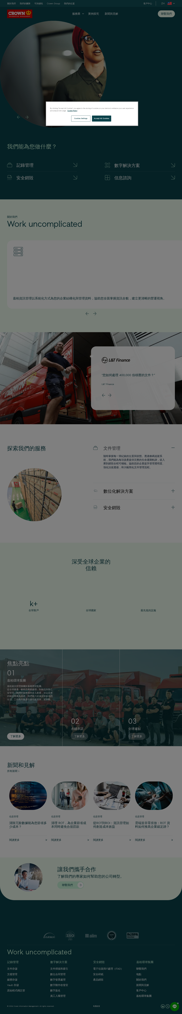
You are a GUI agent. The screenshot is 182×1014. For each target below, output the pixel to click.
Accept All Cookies (101, 118)
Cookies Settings (80, 118)
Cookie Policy (72, 111)
